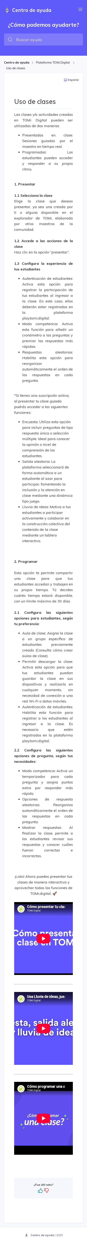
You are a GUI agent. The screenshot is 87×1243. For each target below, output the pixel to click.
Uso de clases (15, 68)
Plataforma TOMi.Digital (53, 62)
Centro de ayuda (16, 62)
